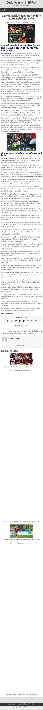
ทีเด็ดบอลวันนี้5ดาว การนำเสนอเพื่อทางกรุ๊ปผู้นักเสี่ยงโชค (22, 694)
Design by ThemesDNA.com (21, 707)
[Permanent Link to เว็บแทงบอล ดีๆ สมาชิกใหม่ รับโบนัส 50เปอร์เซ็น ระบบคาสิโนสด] (21, 531)
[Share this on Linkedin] (31, 320)
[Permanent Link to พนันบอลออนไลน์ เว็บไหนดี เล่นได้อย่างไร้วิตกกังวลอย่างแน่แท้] (21, 359)
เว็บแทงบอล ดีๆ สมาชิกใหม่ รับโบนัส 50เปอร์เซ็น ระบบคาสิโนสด (22, 539)
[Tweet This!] (7, 320)
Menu (5, 10)
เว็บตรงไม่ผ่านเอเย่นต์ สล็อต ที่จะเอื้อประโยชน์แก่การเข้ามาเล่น (21, 522)
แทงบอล (25, 325)
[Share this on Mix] (35, 320)
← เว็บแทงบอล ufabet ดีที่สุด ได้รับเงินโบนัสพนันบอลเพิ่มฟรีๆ (18, 333)
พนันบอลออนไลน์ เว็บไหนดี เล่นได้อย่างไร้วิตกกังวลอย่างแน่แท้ (21, 367)
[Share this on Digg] (27, 320)
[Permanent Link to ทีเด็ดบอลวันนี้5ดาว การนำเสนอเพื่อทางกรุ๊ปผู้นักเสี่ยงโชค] (21, 617)
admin (32, 22)
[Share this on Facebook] (11, 320)
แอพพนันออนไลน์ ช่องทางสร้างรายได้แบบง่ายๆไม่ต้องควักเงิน (21, 17)
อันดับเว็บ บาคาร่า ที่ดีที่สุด (21, 2)
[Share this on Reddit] (19, 320)
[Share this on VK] (23, 320)
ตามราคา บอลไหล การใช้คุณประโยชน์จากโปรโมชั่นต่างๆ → (25, 331)
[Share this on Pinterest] (15, 320)
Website (21, 345)
